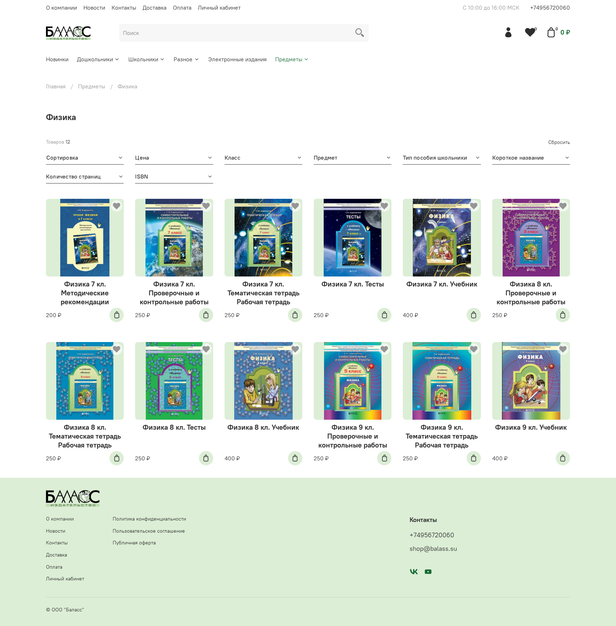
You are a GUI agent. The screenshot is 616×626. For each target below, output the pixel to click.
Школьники (143, 59)
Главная (56, 86)
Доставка (154, 7)
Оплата (182, 7)
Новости (94, 7)
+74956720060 (550, 7)
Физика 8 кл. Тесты (174, 427)
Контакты (124, 7)
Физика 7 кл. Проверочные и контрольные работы (174, 292)
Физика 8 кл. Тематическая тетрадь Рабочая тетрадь (85, 436)
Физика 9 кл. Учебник (531, 427)
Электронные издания (237, 59)
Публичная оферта (134, 542)
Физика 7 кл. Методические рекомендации (85, 292)
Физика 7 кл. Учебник (441, 283)
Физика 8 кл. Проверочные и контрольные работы (531, 292)
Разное (183, 59)
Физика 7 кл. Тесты (353, 283)
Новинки (57, 59)
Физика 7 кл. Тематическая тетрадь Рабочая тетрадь (263, 292)
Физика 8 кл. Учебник (263, 427)
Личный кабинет (219, 7)
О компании (61, 7)
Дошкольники (95, 59)
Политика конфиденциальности (149, 519)
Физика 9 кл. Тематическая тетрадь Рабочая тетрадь (442, 436)
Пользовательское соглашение (149, 531)
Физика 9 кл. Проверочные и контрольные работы (352, 436)
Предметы (288, 59)
